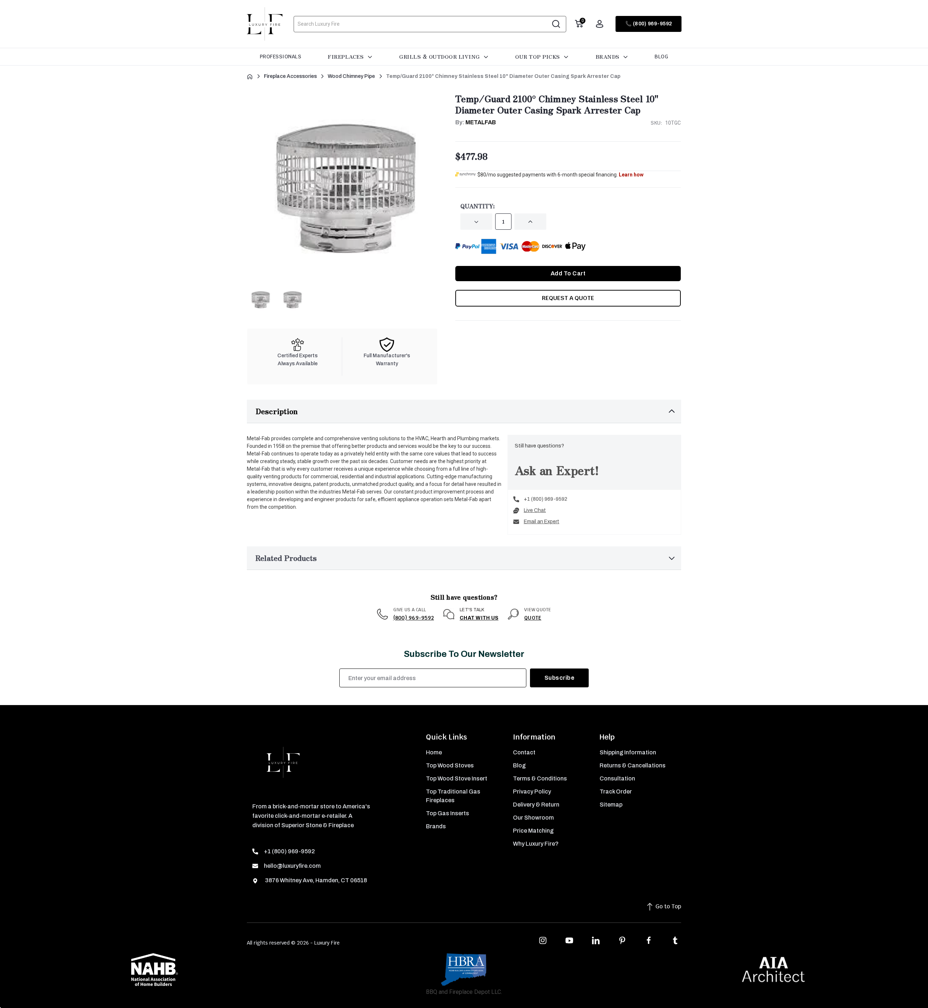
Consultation (617, 778)
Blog (661, 56)
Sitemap (611, 804)
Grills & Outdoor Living (440, 56)
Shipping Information (628, 752)
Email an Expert (541, 521)
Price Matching (533, 831)
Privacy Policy (532, 791)
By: (475, 122)
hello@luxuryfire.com (292, 866)
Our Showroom (533, 818)
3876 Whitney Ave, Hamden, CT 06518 (315, 880)
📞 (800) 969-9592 (648, 23)
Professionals (281, 56)
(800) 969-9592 (413, 618)
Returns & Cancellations (633, 765)
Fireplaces (346, 56)
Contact (524, 752)
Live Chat (535, 510)
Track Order (616, 791)
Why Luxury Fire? (536, 844)
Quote (532, 618)
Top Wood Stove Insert (456, 778)
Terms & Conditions (540, 778)
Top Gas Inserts (447, 813)
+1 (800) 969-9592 (545, 499)
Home (434, 752)
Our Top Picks (538, 56)
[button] (464, 411)
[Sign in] (599, 24)
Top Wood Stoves (450, 765)
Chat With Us (479, 618)
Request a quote (568, 298)
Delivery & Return (536, 804)
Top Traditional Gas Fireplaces (453, 795)
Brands (608, 56)
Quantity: (477, 205)
